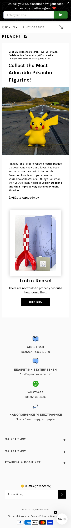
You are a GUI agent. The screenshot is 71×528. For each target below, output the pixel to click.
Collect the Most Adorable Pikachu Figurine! (30, 72)
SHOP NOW (35, 302)
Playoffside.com (40, 509)
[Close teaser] (55, 512)
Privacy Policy (38, 516)
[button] (15, 27)
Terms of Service (17, 516)
